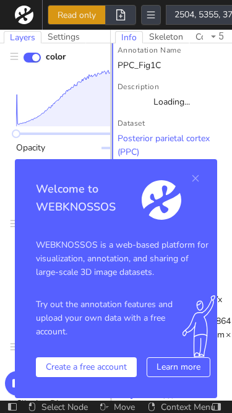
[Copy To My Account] (120, 15)
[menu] (26, 15)
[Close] (195, 178)
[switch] (32, 58)
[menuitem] (26, 15)
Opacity (30, 148)
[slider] (16, 134)
